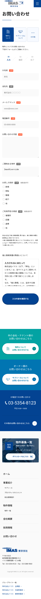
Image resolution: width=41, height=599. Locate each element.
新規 (7, 187)
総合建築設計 (9, 497)
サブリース (8, 488)
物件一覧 (8, 511)
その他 (33, 37)
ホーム (6, 474)
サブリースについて (20, 37)
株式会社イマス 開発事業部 (12, 594)
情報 (7, 195)
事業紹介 (7, 482)
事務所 (8, 215)
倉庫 (7, 224)
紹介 (7, 199)
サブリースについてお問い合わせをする (20, 379)
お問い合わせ (10, 536)
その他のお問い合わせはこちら (17, 423)
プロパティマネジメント (13, 493)
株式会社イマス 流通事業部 (12, 590)
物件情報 (7, 505)
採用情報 (7, 527)
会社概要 (7, 519)
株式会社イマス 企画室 (11, 586)
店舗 (7, 220)
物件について (8, 37)
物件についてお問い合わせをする (20, 348)
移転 (7, 191)
